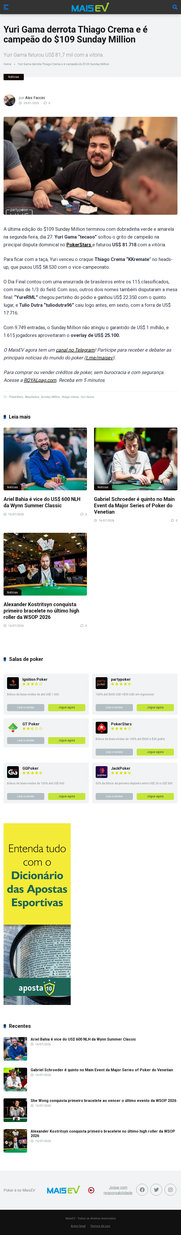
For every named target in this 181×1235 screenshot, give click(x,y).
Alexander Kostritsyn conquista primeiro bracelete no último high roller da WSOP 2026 (41, 610)
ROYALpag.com (40, 380)
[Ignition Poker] (13, 687)
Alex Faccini (35, 98)
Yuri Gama (87, 397)
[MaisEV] (90, 7)
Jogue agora (66, 707)
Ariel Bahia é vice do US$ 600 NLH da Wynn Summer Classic (42, 502)
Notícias (13, 77)
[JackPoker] (101, 776)
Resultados (32, 397)
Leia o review (25, 707)
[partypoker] (101, 687)
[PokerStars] (101, 732)
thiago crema (70, 397)
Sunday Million (50, 397)
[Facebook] (142, 1190)
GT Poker (31, 724)
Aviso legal (78, 1226)
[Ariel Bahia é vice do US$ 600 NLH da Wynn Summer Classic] (45, 459)
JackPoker (121, 768)
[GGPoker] (13, 776)
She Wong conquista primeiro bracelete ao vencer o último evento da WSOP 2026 (103, 1100)
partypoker (121, 679)
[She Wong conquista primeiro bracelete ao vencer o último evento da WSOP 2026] (15, 1120)
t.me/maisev (99, 358)
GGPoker (30, 768)
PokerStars (79, 245)
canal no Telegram (75, 350)
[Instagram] (170, 1190)
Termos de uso (100, 1226)
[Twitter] (156, 1190)
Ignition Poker (35, 679)
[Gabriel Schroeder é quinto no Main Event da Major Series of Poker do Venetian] (135, 459)
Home (7, 64)
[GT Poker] (13, 732)
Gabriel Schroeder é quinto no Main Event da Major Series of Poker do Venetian (134, 505)
